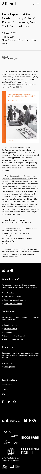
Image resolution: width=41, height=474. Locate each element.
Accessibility (7, 385)
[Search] (34, 4)
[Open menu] (38, 4)
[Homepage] (9, 3)
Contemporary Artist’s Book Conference (17, 77)
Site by (4, 394)
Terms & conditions (9, 380)
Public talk (5, 57)
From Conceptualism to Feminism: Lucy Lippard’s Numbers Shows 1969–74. (19, 84)
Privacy (5, 389)
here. (17, 257)
